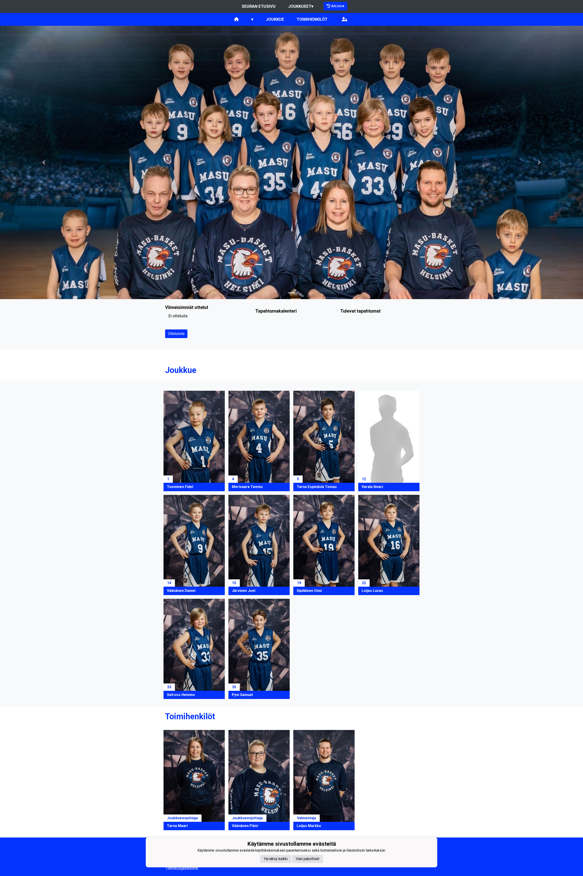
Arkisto (337, 6)
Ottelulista (176, 333)
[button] (43, 162)
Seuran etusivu (259, 6)
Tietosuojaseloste (181, 868)
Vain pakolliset (307, 859)
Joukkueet (300, 6)
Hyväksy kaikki (276, 859)
